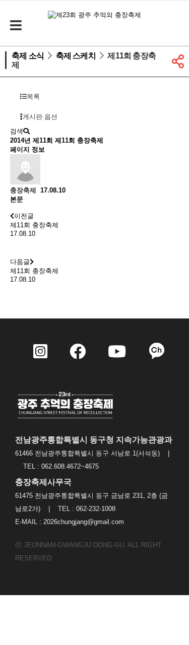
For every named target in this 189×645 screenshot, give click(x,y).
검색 (16, 131)
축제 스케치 (76, 55)
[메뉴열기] (15, 26)
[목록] (20, 247)
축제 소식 (28, 55)
